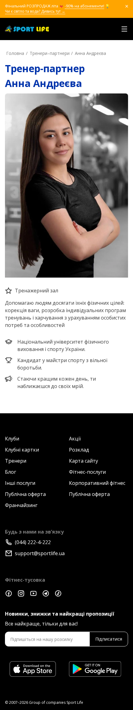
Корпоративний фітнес (97, 483)
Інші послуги (20, 483)
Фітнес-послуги (87, 472)
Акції (75, 438)
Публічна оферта (25, 494)
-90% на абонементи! (84, 6)
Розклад (79, 449)
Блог (10, 472)
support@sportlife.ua (40, 553)
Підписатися (108, 639)
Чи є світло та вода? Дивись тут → (35, 11)
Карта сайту (83, 460)
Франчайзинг (21, 505)
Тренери (15, 460)
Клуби (12, 438)
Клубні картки (22, 449)
